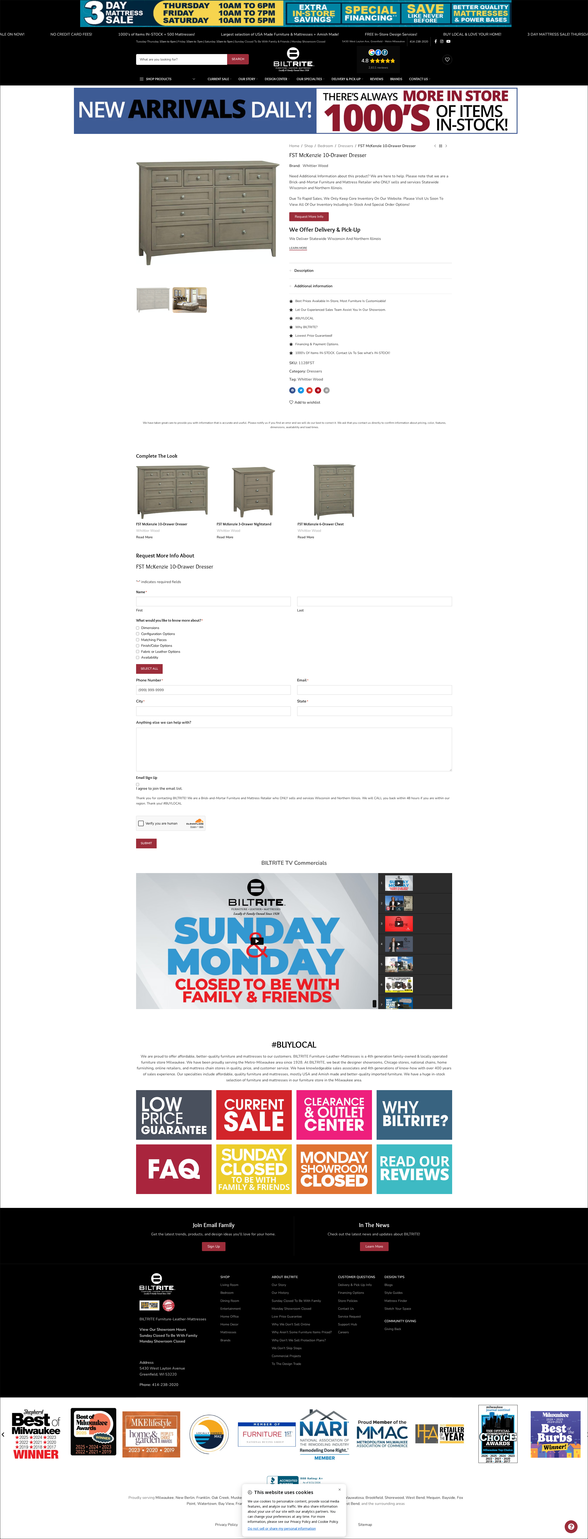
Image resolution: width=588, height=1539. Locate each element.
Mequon (433, 1497)
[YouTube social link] (448, 41)
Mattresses (228, 1332)
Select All (149, 669)
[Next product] (446, 146)
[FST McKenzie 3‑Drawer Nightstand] (254, 492)
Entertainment (230, 1308)
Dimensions (150, 628)
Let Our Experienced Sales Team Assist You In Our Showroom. (340, 310)
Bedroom (325, 145)
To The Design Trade (286, 1364)
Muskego (238, 1497)
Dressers (345, 145)
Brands (225, 1340)
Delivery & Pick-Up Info (355, 1285)
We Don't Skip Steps (287, 1348)
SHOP (225, 1277)
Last (300, 610)
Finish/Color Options (156, 645)
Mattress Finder (395, 1301)
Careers (343, 1332)
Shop (308, 145)
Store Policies (348, 1301)
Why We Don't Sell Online (291, 1324)
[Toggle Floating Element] (571, 1526)
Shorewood (394, 1497)
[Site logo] (294, 59)
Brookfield (374, 1497)
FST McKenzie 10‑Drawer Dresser (161, 524)
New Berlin (185, 1497)
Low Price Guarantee (287, 1316)
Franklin (203, 1497)
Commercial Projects (286, 1356)
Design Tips (394, 1277)
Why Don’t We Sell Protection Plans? (299, 1340)
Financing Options (351, 1293)
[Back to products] (440, 146)
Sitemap (365, 1524)
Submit (146, 843)
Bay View (226, 1503)
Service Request (349, 1316)
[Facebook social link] (436, 41)
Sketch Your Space (397, 1308)
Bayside (448, 1497)
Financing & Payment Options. (317, 344)
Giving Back (392, 1329)
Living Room (229, 1285)
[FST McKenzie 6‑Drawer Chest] (335, 492)
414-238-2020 (419, 41)
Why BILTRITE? (306, 327)
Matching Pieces (154, 640)
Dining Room (229, 1301)
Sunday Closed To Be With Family (296, 1301)
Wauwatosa (354, 1497)
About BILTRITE (285, 1277)
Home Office (229, 1316)
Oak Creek (220, 1497)
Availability (149, 657)
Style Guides (393, 1293)
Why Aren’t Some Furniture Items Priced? (302, 1332)
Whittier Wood (315, 165)
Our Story (279, 1285)
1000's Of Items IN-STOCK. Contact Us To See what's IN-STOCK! (342, 353)
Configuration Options (158, 634)
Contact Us (346, 1308)
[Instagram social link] (442, 41)
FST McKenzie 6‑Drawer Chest (321, 524)
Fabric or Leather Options (160, 651)
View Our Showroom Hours (163, 1329)
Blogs (388, 1285)
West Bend (415, 1497)
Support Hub (347, 1324)
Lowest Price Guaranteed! (313, 335)
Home (294, 145)
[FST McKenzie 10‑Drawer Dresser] (173, 492)
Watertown (206, 1503)
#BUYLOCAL (304, 318)
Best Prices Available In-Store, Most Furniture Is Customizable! (340, 301)
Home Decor (229, 1324)
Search (238, 59)
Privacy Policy (226, 1524)
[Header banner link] (294, 18)
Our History (280, 1293)
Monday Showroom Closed (162, 1341)
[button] (292, 390)
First (139, 610)
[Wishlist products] (447, 59)
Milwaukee (164, 1497)
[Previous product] (435, 146)
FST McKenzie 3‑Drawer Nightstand (244, 524)
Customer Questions (356, 1277)
